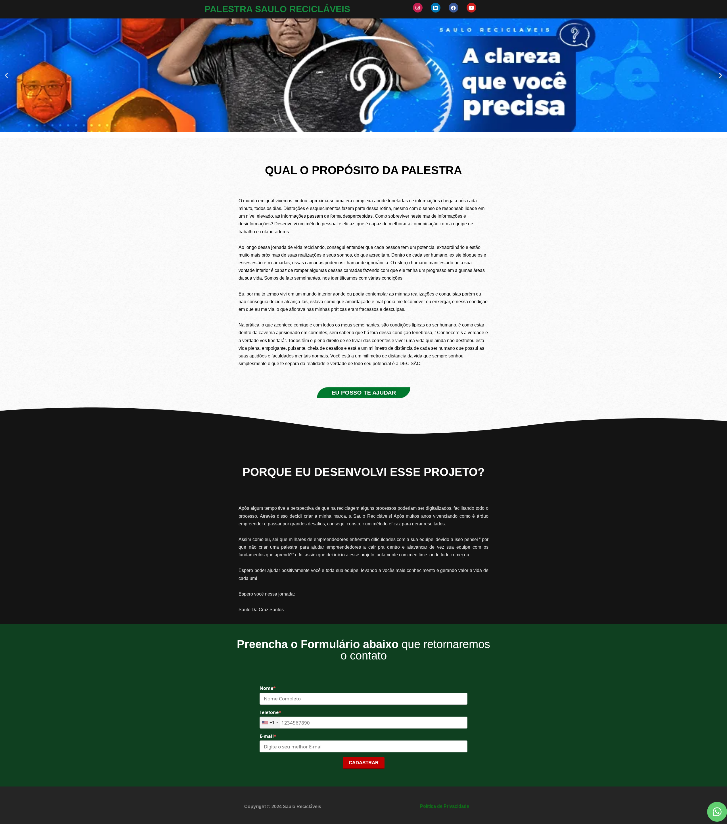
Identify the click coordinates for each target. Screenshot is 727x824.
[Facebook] (453, 8)
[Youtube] (471, 8)
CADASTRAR (364, 762)
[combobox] (270, 722)
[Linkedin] (435, 8)
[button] (6, 75)
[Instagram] (418, 8)
